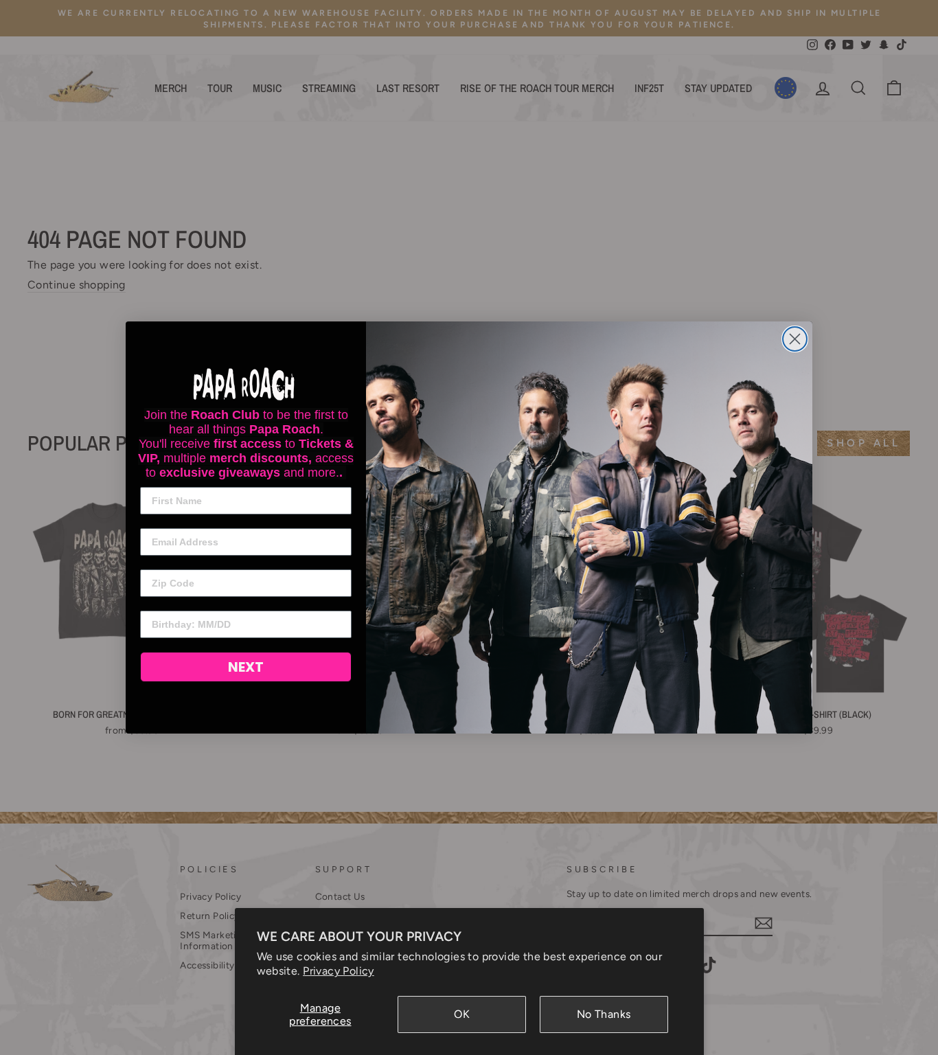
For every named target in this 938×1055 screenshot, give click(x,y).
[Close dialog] (795, 339)
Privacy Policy (338, 970)
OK (462, 1014)
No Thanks (604, 1014)
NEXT (246, 667)
